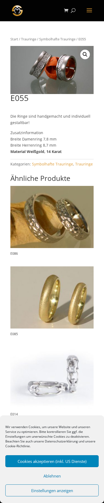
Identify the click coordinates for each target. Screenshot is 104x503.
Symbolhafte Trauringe (57, 39)
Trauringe (28, 39)
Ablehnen (52, 476)
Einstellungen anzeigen (52, 490)
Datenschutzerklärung (61, 441)
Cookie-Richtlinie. (18, 446)
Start (14, 39)
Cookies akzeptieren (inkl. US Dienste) (52, 461)
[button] (85, 54)
